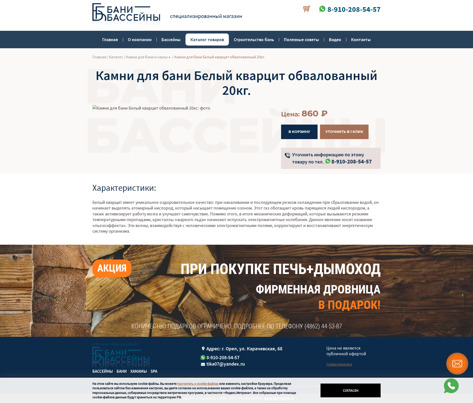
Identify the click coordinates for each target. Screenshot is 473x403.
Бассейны (171, 39)
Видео (335, 39)
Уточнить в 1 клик (344, 131)
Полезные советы (301, 39)
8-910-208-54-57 (351, 161)
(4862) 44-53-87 (323, 326)
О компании (140, 39)
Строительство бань (254, 39)
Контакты (361, 39)
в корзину (299, 131)
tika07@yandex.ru (225, 364)
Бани (122, 371)
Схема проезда (339, 364)
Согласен (350, 390)
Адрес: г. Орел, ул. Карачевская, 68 (244, 348)
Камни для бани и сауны (147, 56)
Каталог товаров (207, 39)
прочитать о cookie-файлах (198, 383)
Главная (110, 39)
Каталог (116, 56)
